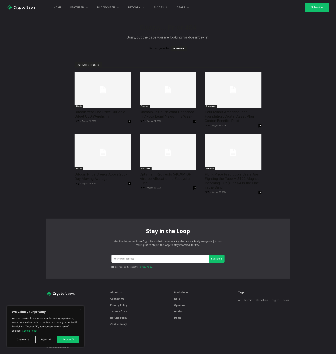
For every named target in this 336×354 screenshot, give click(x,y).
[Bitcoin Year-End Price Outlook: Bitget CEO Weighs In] (103, 90)
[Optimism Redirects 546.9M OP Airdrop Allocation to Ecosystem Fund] (168, 152)
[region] (45, 326)
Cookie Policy (29, 330)
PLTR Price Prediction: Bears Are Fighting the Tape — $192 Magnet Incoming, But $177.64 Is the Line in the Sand (232, 181)
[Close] (80, 309)
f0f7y (77, 121)
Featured (145, 106)
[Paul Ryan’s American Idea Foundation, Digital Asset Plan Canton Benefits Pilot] (233, 90)
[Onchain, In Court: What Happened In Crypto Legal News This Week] (168, 90)
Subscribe (216, 258)
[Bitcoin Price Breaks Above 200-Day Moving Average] (103, 152)
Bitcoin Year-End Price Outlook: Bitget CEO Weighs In (100, 114)
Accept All (68, 339)
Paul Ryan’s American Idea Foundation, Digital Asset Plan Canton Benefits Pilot (229, 116)
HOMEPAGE (178, 48)
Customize (23, 339)
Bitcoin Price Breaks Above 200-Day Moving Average (101, 176)
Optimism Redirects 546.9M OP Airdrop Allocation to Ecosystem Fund (166, 178)
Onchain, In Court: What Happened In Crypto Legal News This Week (167, 114)
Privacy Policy (145, 266)
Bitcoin (79, 106)
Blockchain (211, 106)
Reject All (45, 339)
